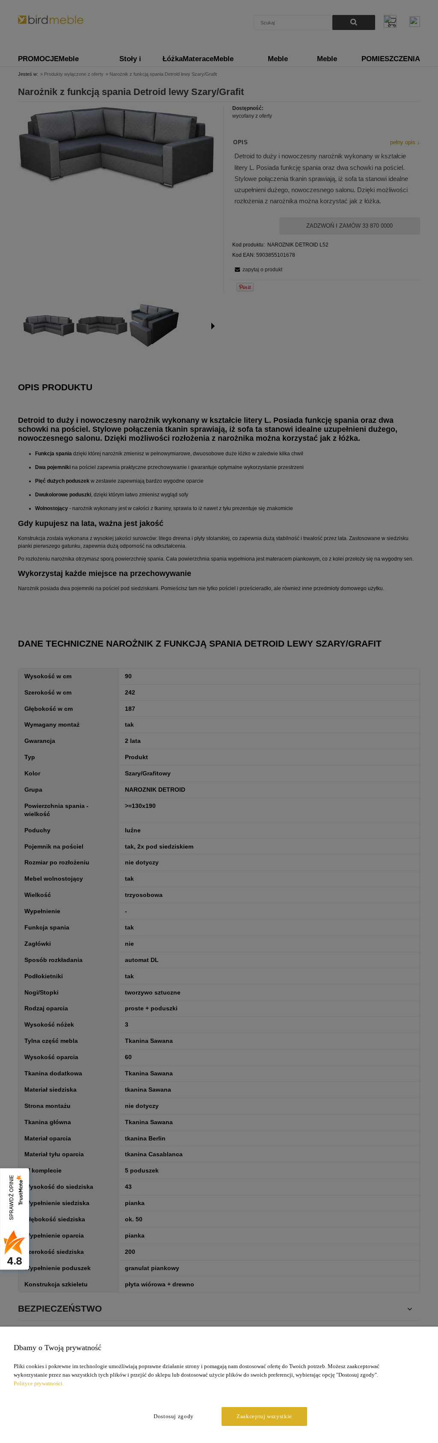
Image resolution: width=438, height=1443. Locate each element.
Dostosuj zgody (174, 1416)
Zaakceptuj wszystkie (264, 1416)
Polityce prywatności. (39, 1383)
